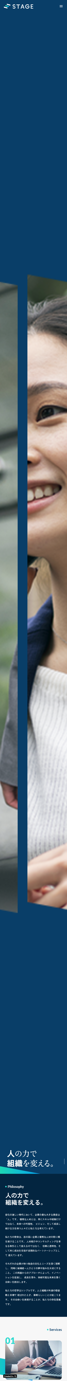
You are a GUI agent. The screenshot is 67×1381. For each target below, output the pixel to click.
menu (61, 6)
